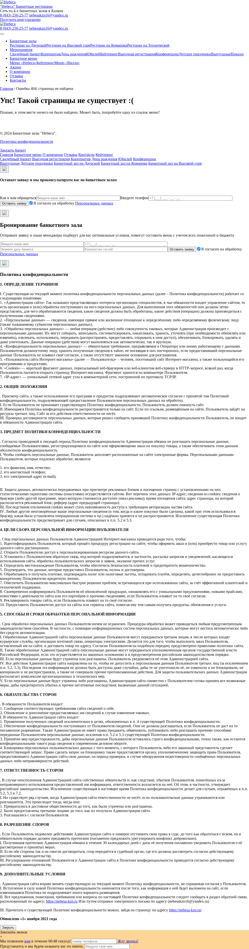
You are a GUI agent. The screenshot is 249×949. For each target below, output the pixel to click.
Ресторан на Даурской (28, 45)
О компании (20, 71)
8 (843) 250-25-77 (14, 15)
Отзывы (16, 76)
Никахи (237, 54)
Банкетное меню (28, 155)
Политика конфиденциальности (26, 141)
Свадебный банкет (25, 54)
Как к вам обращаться (18, 198)
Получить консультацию (20, 19)
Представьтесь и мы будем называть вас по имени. (42, 946)
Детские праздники (195, 54)
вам (27, 941)
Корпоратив (51, 54)
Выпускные (221, 54)
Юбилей (93, 54)
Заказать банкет (13, 150)
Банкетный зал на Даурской (77, 163)
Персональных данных (94, 203)
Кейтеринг (109, 54)
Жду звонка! (128, 941)
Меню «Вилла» (67, 63)
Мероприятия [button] (21, 50)
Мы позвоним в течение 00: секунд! (36, 941)
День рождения (73, 54)
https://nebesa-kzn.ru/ (185, 910)
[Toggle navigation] (2, 34)
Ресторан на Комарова (108, 45)
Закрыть (8, 927)
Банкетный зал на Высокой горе (175, 163)
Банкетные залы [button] (23, 41)
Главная (6, 88)
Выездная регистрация (137, 54)
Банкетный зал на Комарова (124, 163)
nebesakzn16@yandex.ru (48, 15)
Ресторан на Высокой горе (68, 45)
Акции (15, 67)
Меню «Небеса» (23, 63)
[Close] (4, 169)
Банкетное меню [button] (23, 58)
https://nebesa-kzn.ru (62, 901)
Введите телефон (134, 198)
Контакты (18, 80)
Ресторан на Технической (148, 45)
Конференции (167, 54)
